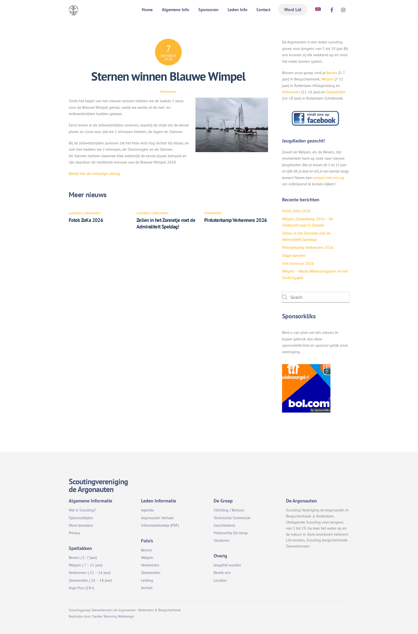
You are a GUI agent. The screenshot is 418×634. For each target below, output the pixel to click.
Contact (263, 9)
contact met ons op (328, 177)
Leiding (147, 580)
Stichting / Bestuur (229, 510)
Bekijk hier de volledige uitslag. (95, 173)
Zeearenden (336, 91)
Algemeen (75, 213)
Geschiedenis (224, 525)
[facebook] (332, 9)
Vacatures (221, 540)
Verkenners (168, 91)
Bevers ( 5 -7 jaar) (83, 557)
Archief (146, 587)
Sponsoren (208, 9)
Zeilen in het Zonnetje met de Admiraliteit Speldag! (165, 223)
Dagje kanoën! (294, 255)
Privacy (74, 532)
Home (147, 9)
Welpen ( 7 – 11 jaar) (85, 565)
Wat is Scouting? (82, 510)
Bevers (331, 72)
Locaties (220, 580)
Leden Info (237, 9)
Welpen (327, 79)
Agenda (147, 510)
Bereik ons (222, 572)
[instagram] (343, 9)
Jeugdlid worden (227, 565)
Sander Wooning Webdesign (113, 616)
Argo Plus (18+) (81, 587)
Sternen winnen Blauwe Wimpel (168, 76)
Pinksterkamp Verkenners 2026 (235, 220)
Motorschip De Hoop (231, 532)
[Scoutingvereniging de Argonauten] (73, 12)
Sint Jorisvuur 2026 (298, 263)
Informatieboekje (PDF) (160, 525)
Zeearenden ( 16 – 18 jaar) (90, 580)
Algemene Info (175, 9)
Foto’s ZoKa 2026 (86, 220)
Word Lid (292, 9)
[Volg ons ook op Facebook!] (315, 125)
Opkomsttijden (81, 517)
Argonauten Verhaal (157, 517)
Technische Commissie (232, 517)
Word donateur (81, 525)
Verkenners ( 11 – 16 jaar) (90, 572)
